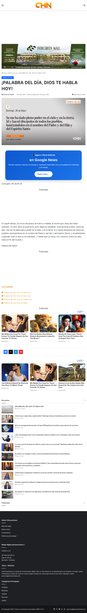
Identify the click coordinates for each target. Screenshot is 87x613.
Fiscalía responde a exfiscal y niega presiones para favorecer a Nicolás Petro (42, 482)
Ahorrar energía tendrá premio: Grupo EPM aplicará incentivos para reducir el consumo (46, 425)
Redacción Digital (8, 94)
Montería (5, 590)
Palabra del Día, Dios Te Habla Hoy (17, 299)
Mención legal (6, 526)
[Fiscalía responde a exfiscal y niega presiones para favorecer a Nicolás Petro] (7, 485)
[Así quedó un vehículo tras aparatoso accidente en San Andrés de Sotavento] (7, 495)
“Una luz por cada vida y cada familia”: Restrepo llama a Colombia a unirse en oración (45, 416)
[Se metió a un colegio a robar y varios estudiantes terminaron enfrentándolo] (7, 457)
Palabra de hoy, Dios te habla (15, 303)
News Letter (6, 529)
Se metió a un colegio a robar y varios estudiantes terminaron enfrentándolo (42, 454)
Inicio (5, 73)
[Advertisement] (43, 26)
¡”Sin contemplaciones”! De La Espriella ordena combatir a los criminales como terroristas (47, 435)
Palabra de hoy (13, 73)
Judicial (4, 594)
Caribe (4, 600)
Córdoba (4, 587)
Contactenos (6, 533)
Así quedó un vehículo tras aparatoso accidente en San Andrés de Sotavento (42, 492)
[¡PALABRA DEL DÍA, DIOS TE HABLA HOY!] (7, 409)
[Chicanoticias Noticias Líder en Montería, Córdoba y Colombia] (43, 5)
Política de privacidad (9, 536)
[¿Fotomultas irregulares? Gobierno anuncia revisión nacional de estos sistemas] (7, 476)
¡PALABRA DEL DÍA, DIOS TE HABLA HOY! (29, 406)
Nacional (5, 597)
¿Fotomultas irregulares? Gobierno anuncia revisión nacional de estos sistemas (44, 473)
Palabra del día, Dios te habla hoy (17, 292)
